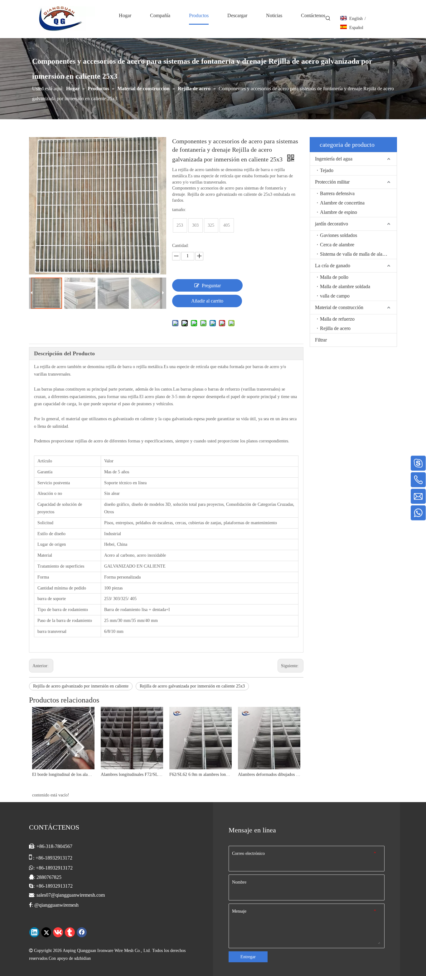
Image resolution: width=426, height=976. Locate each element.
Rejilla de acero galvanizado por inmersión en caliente (80, 686)
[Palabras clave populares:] (328, 18)
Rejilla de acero (335, 328)
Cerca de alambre (337, 244)
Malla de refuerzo (337, 319)
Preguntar (211, 285)
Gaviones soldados (338, 235)
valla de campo (335, 295)
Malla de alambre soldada (345, 286)
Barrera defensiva (337, 193)
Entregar (248, 956)
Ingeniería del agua (333, 158)
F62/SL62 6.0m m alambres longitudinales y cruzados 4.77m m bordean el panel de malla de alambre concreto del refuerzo (200, 774)
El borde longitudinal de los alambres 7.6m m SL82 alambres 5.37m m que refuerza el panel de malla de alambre (63, 774)
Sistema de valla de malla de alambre (356, 254)
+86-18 (43, 867)
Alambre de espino (338, 212)
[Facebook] (82, 932)
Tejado (326, 170)
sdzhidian (82, 958)
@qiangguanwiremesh (56, 905)
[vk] (58, 932)
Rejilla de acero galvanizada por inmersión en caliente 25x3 (192, 686)
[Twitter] (46, 932)
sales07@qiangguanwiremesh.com (70, 895)
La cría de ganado (332, 265)
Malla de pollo (334, 277)
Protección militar (332, 182)
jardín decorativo (331, 223)
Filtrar (321, 340)
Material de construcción (339, 307)
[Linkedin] (34, 932)
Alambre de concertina (342, 202)
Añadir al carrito (207, 300)
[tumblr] (70, 932)
